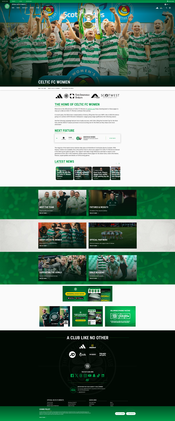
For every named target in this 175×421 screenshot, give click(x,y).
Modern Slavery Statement (53, 405)
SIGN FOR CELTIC (82, 392)
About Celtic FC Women (54, 88)
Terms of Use (50, 402)
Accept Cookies (120, 413)
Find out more (43, 213)
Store (20, 1)
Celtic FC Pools (71, 405)
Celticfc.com (5, 1)
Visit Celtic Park (49, 7)
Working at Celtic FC (72, 402)
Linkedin (102, 375)
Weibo (87, 380)
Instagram (85, 375)
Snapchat (94, 375)
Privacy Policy (50, 404)
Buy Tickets (113, 138)
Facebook (72, 375)
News (13, 7)
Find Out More (42, 417)
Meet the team (42, 88)
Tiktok (98, 375)
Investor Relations (72, 404)
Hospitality (25, 7)
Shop (42, 7)
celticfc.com (91, 109)
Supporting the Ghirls (67, 88)
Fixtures (32, 7)
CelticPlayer (29, 1)
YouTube (89, 375)
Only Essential (131, 413)
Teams (37, 7)
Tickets (13, 1)
